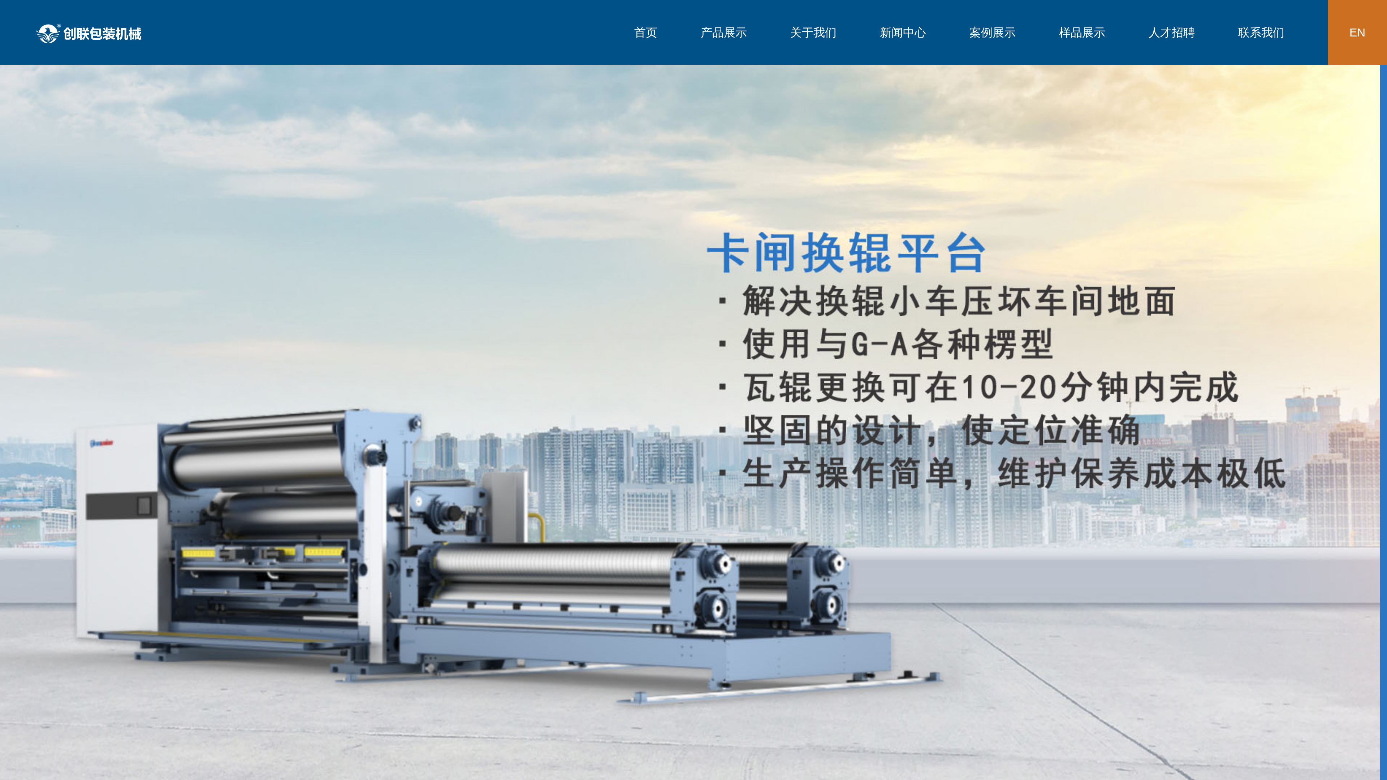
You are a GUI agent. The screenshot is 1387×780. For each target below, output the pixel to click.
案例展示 (992, 32)
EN (1357, 32)
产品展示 (724, 32)
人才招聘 (1172, 32)
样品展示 (1082, 32)
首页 (645, 32)
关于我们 (813, 32)
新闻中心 (903, 32)
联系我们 (1261, 32)
